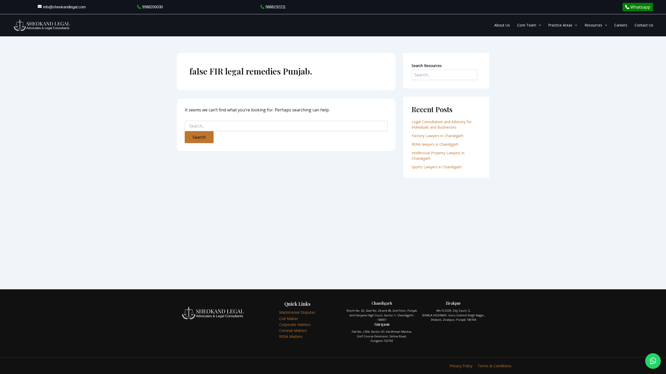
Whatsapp (639, 7)
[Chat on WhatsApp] (653, 361)
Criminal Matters (293, 330)
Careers (620, 25)
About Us (502, 25)
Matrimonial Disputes (297, 312)
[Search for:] (286, 126)
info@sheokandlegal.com (64, 7)
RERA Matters (291, 336)
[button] (538, 25)
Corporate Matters (295, 324)
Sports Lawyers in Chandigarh (437, 166)
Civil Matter (288, 318)
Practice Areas (560, 25)
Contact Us (644, 25)
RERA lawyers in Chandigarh (435, 144)
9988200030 (152, 7)
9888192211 (275, 7)
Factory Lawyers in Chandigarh (437, 135)
